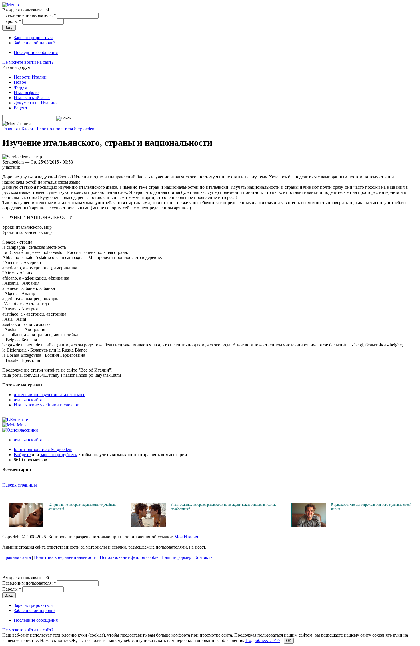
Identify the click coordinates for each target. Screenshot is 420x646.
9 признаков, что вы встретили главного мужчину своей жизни (371, 507)
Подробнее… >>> (262, 640)
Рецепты (22, 107)
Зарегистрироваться (33, 37)
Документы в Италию (35, 102)
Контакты (203, 557)
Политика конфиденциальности (65, 557)
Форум (20, 87)
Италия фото (26, 92)
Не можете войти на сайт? (27, 62)
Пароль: (11, 21)
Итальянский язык (32, 97)
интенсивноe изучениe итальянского (49, 394)
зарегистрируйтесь (58, 454)
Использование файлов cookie (129, 557)
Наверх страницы (19, 484)
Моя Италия (186, 536)
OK (288, 641)
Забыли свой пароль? (34, 42)
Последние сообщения (36, 52)
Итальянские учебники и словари (46, 404)
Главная (10, 128)
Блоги (27, 128)
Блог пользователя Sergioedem (66, 128)
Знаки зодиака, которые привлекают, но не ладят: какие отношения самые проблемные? (223, 507)
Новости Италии (30, 77)
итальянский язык (31, 399)
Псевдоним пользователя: (29, 15)
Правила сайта (16, 557)
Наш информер (176, 557)
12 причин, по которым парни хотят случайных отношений (82, 507)
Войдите (22, 454)
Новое (20, 82)
